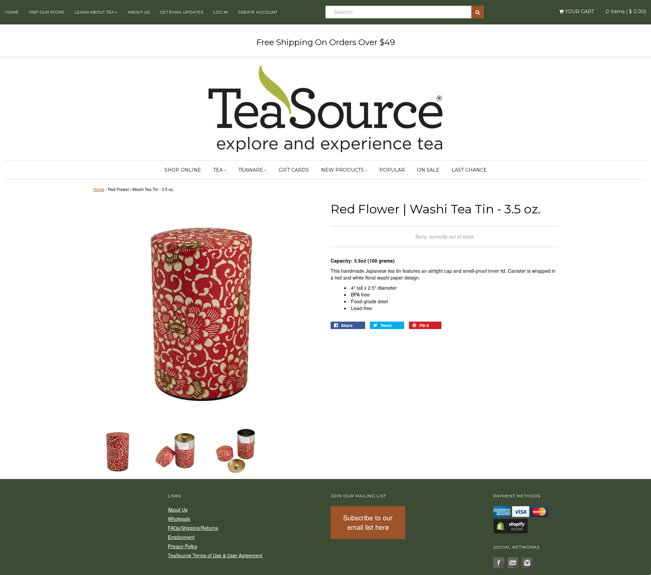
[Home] (325, 107)
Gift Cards (294, 170)
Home (12, 12)
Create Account (257, 12)
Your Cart (579, 11)
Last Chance (469, 170)
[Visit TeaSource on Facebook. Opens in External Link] (498, 562)
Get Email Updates (181, 12)
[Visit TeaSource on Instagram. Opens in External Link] (527, 562)
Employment (181, 537)
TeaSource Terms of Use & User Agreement (215, 555)
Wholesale (179, 518)
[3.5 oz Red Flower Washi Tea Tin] (117, 450)
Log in (220, 12)
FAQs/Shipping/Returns (193, 527)
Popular (392, 170)
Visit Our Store (46, 12)
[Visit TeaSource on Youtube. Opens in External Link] (513, 562)
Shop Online (182, 170)
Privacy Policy (182, 546)
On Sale (428, 170)
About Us (139, 12)
